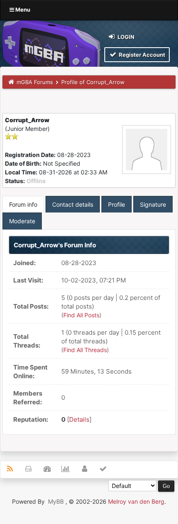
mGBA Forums (35, 82)
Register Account (141, 54)
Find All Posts (81, 315)
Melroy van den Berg (136, 501)
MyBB (56, 501)
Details (79, 419)
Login (125, 37)
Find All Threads (85, 349)
